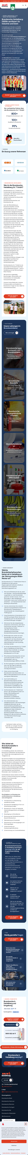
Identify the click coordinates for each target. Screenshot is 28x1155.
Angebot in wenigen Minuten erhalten (13, 1019)
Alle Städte (7, 1008)
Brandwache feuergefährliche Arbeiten (14, 413)
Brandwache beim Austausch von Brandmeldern (14, 350)
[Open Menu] (23, 5)
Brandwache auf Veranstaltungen (14, 508)
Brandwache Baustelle (14, 382)
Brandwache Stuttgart (8, 1107)
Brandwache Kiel (6, 1110)
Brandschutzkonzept (14, 445)
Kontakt (6, 1080)
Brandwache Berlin (7, 1098)
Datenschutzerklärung (15, 1153)
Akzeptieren (14, 1141)
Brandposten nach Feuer (14, 540)
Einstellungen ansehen (14, 1149)
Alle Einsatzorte (10, 1024)
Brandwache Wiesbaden (9, 1113)
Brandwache (9, 183)
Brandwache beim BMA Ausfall (14, 476)
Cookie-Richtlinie (6, 1153)
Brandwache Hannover (8, 1101)
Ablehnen (14, 1145)
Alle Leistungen (10, 332)
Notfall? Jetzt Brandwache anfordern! (13, 95)
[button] (26, 1124)
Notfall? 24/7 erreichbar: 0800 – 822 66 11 (14, 1)
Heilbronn (15, 1012)
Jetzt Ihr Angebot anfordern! (13, 296)
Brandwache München (8, 1104)
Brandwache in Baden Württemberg (12, 1047)
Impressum (23, 1153)
